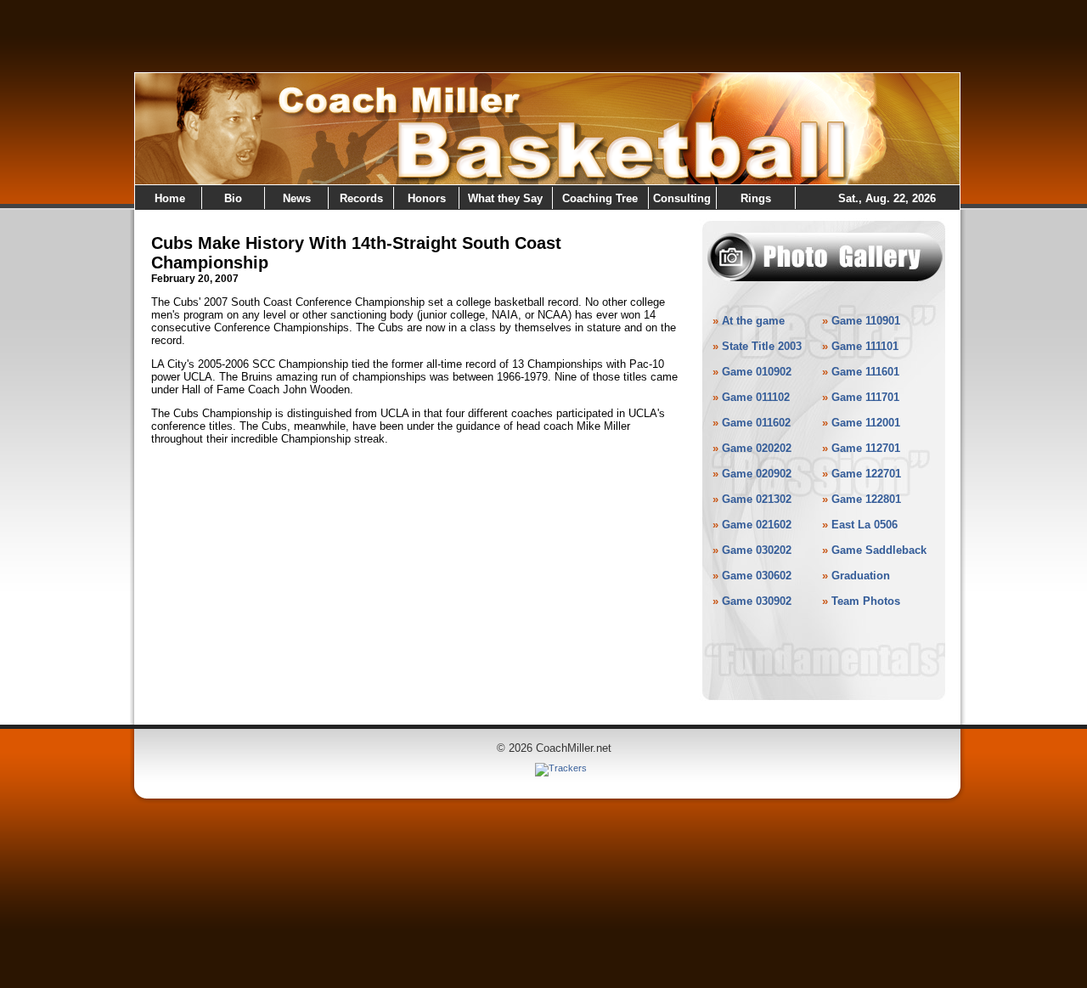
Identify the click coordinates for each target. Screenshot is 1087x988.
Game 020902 (756, 473)
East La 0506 (864, 524)
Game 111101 (864, 346)
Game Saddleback (878, 550)
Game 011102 (756, 397)
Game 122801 (866, 499)
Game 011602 (756, 422)
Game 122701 (866, 473)
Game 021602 (756, 524)
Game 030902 (756, 601)
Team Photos (865, 601)
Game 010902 (756, 371)
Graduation (860, 575)
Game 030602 (756, 575)
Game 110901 (865, 320)
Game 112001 (865, 422)
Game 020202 (756, 448)
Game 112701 (865, 448)
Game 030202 (756, 550)
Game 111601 (865, 371)
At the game (753, 320)
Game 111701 (865, 397)
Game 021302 (756, 499)
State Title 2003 (762, 346)
